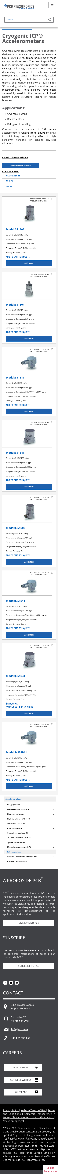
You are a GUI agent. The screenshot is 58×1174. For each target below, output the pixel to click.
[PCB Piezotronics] (19, 6)
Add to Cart (29, 263)
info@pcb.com (19, 1029)
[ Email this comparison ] (15, 157)
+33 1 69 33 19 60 (20, 1038)
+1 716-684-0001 (20, 1020)
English (10, 181)
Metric (9, 186)
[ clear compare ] (10, 171)
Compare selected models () (21, 165)
